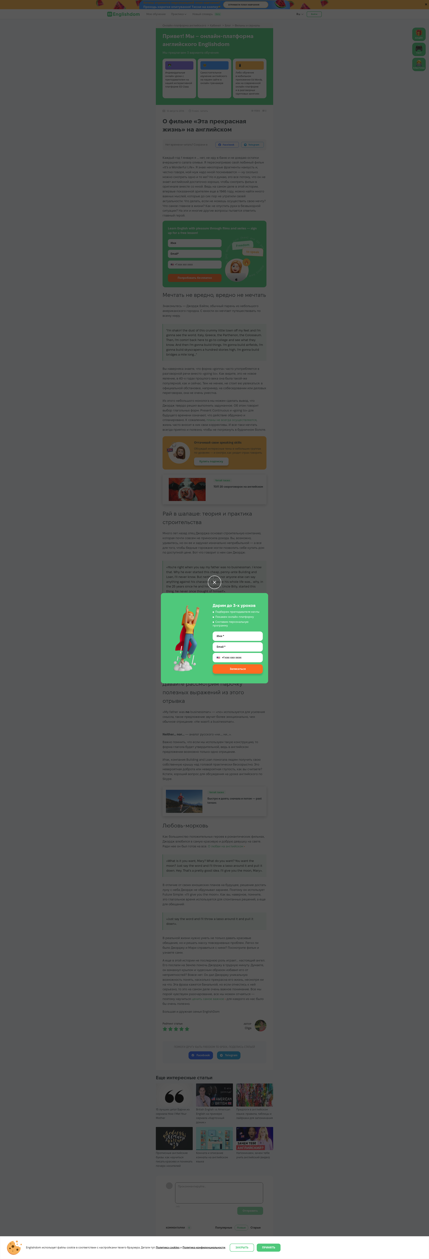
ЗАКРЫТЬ (241, 1247)
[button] (214, 582)
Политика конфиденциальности (203, 1247)
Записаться (238, 668)
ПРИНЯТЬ (268, 1247)
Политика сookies (167, 1247)
